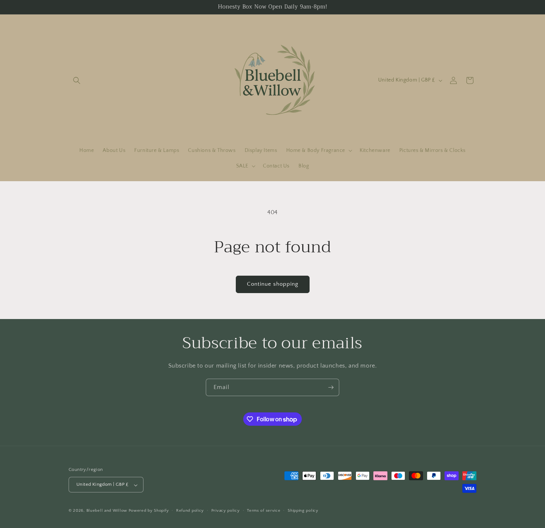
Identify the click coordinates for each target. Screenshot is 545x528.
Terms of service (263, 510)
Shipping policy (303, 510)
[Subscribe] (331, 387)
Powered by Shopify (149, 511)
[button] (77, 80)
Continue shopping (272, 284)
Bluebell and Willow (106, 511)
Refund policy (190, 510)
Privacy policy (225, 510)
